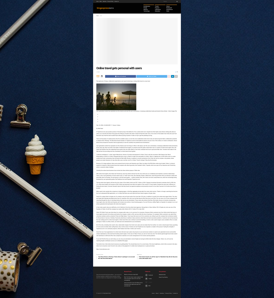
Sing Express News (107, 293)
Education (157, 11)
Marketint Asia (162, 274)
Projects (157, 7)
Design (145, 7)
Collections (158, 9)
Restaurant (169, 7)
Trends (157, 6)
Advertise (104, 1)
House (168, 6)
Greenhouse (169, 9)
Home (97, 1)
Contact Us (116, 1)
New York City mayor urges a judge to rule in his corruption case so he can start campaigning (133, 278)
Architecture (147, 6)
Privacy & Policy (110, 1)
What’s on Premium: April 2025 (131, 274)
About (101, 1)
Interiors (146, 9)
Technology (147, 11)
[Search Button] (177, 1)
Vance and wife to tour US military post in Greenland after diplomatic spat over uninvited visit (133, 284)
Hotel (167, 11)
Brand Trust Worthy (163, 277)
